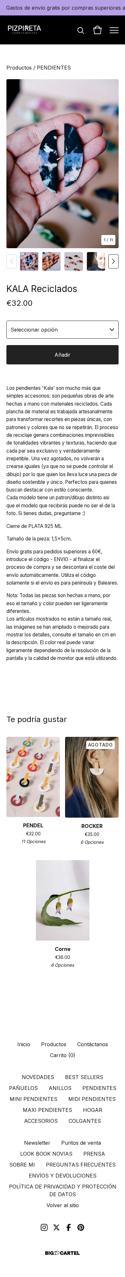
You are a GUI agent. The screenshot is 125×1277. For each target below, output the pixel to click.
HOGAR (92, 1110)
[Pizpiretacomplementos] (24, 30)
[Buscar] (80, 29)
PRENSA (94, 1153)
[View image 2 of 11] (51, 261)
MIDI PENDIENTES (92, 1099)
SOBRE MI (22, 1164)
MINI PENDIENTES (33, 1099)
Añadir (62, 355)
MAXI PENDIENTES (47, 1110)
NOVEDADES (38, 1077)
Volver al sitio (62, 1205)
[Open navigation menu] (114, 29)
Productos (19, 67)
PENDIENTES (54, 67)
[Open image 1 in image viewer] (62, 163)
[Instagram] (44, 1227)
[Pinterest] (81, 1227)
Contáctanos (92, 1044)
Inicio (23, 1044)
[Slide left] (11, 261)
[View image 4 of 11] (96, 261)
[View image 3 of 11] (73, 261)
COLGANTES (85, 1121)
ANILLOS (60, 1088)
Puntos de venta (81, 1143)
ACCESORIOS (41, 1121)
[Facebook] (68, 1227)
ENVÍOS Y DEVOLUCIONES (62, 1175)
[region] (62, 7)
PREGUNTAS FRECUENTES (81, 1164)
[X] (56, 1227)
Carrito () (62, 1055)
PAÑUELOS (23, 1088)
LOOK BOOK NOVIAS (46, 1153)
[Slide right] (113, 261)
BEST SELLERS (84, 1077)
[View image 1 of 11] (29, 261)
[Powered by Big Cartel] (62, 1253)
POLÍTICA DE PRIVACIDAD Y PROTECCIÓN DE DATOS (62, 1190)
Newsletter (37, 1143)
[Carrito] (97, 29)
